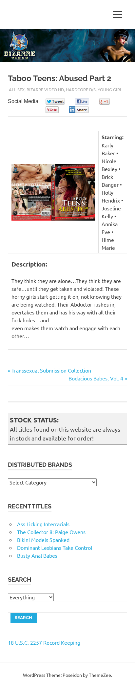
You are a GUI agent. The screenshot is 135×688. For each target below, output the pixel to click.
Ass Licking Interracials (43, 524)
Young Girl (110, 89)
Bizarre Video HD (45, 89)
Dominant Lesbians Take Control (54, 547)
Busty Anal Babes (37, 555)
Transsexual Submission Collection (51, 370)
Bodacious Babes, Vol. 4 (95, 378)
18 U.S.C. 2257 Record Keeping (44, 642)
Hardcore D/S (81, 89)
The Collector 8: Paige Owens (51, 531)
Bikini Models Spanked (43, 539)
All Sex (17, 89)
